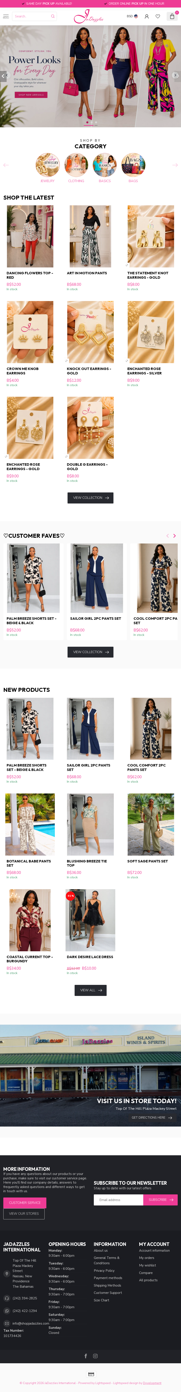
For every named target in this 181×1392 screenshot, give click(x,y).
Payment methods (108, 1278)
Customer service (25, 1203)
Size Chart (101, 1300)
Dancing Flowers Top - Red (30, 275)
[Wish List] (158, 16)
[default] (127, 265)
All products (148, 1280)
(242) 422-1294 (25, 1311)
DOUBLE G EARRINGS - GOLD (87, 466)
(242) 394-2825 (25, 1298)
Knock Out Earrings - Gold (89, 370)
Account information (154, 1250)
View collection (87, 498)
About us (101, 1250)
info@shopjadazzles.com (31, 1323)
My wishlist (147, 1265)
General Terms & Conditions (106, 1260)
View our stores (24, 1213)
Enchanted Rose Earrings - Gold (23, 466)
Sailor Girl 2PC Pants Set (95, 618)
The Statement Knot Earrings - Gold (147, 275)
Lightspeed (103, 1383)
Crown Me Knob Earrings (23, 370)
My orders (146, 1258)
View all (87, 990)
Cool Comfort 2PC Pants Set (146, 767)
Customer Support (108, 1293)
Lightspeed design (125, 1383)
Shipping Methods (107, 1285)
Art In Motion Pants (87, 273)
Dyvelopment (152, 1383)
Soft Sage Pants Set (147, 861)
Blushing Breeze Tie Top (87, 863)
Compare (146, 1273)
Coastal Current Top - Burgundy (30, 959)
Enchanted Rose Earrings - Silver (144, 370)
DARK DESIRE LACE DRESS (90, 957)
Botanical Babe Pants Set (29, 863)
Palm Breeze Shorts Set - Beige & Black (32, 620)
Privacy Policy (104, 1270)
